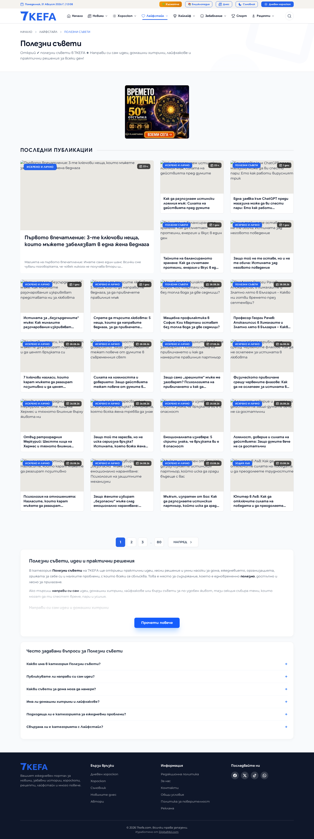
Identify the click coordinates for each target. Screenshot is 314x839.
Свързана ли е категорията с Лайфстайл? (64, 727)
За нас (166, 781)
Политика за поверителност (185, 801)
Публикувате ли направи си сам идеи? (60, 676)
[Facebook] (235, 775)
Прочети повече (157, 623)
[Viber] (264, 775)
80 (159, 542)
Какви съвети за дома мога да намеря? (61, 689)
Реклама (167, 808)
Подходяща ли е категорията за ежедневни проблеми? (76, 714)
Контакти (170, 788)
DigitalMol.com (169, 831)
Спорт (241, 16)
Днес (226, 4)
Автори (97, 801)
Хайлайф (184, 16)
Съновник (249, 4)
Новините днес (103, 795)
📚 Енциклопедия (199, 4)
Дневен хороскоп (280, 4)
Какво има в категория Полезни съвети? (63, 664)
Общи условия (172, 795)
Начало (77, 16)
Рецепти (263, 16)
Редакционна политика (180, 774)
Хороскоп (125, 16)
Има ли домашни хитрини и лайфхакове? (63, 702)
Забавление (213, 16)
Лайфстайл (155, 16)
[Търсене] (289, 16)
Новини (98, 16)
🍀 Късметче (170, 4)
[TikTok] (254, 775)
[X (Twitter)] (245, 775)
